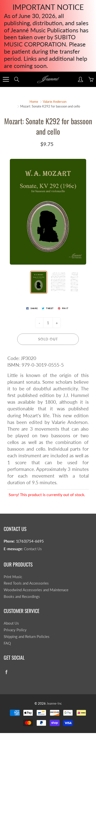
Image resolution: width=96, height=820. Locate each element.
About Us (11, 623)
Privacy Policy (15, 630)
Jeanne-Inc (54, 703)
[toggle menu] (5, 79)
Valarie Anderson (54, 102)
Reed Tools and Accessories (26, 583)
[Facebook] (6, 672)
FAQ (7, 643)
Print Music (13, 577)
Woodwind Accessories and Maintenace (36, 590)
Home (34, 102)
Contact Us (33, 549)
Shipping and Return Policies (26, 636)
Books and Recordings (22, 596)
